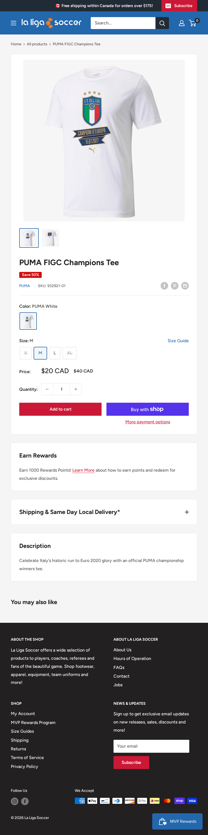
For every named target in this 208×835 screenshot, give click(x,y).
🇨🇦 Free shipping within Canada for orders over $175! (104, 5)
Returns (18, 748)
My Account (23, 713)
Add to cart (61, 409)
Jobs (117, 684)
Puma (24, 286)
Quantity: (28, 389)
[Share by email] (185, 285)
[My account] (181, 23)
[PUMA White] (28, 321)
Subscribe (183, 5)
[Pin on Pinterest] (174, 285)
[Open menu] (13, 23)
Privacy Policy (24, 766)
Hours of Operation (132, 658)
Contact (121, 676)
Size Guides (22, 731)
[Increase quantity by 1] (76, 389)
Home (16, 44)
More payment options (147, 421)
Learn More (83, 470)
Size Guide (178, 340)
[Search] (162, 23)
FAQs (118, 667)
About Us (122, 649)
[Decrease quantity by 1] (47, 389)
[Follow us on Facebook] (25, 801)
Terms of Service (27, 757)
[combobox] (123, 23)
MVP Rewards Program (33, 722)
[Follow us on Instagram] (14, 801)
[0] (192, 23)
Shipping (19, 740)
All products (37, 44)
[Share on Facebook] (164, 285)
